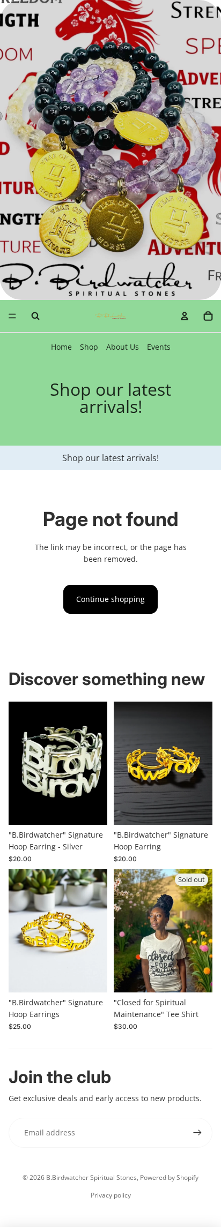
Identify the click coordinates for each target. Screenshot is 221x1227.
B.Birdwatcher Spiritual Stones (91, 1177)
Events (159, 347)
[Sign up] (197, 1133)
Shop (89, 347)
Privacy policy (111, 1195)
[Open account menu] (184, 316)
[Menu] (12, 316)
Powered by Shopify (169, 1177)
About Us (122, 347)
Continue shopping (110, 599)
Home (61, 347)
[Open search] (35, 316)
